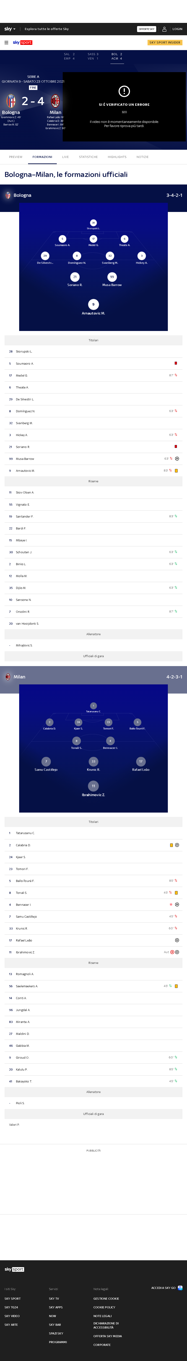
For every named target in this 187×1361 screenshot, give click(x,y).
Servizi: (54, 1289)
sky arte (11, 1324)
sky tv (54, 1298)
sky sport (13, 1298)
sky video (12, 1316)
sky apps (56, 1307)
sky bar (55, 1324)
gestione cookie (106, 1298)
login (177, 29)
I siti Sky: (10, 1289)
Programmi (58, 1342)
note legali (103, 1316)
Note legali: (101, 1289)
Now (52, 1316)
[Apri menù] (6, 42)
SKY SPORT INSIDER (165, 42)
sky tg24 (11, 1307)
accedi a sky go (163, 1288)
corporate (102, 1345)
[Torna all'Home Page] (23, 42)
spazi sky (56, 1333)
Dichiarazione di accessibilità (106, 1325)
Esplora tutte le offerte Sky (47, 29)
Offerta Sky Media (108, 1336)
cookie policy (104, 1307)
